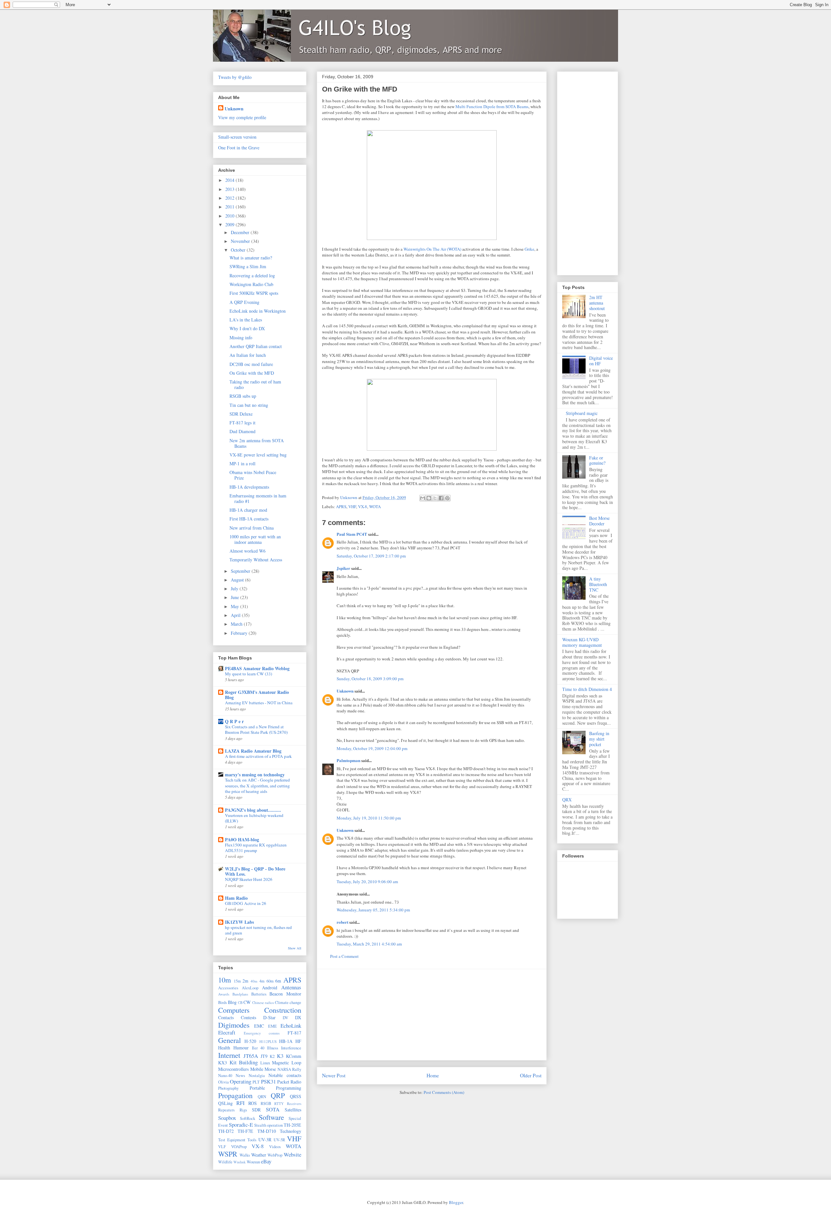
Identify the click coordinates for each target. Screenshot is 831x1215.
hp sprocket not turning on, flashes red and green (258, 930)
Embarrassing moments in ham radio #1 (257, 498)
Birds (222, 1002)
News (240, 1075)
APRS (341, 506)
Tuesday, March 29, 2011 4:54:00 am (369, 944)
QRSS (295, 1096)
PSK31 (268, 1081)
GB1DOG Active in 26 (245, 903)
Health (224, 1048)
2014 (230, 180)
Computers (234, 1010)
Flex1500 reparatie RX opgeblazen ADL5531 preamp (256, 847)
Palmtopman (348, 760)
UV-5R (279, 1140)
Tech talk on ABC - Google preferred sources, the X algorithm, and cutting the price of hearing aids (257, 785)
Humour (241, 1048)
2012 (230, 198)
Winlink (239, 1161)
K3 (280, 1055)
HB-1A (285, 1041)
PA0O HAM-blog (242, 839)
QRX (567, 799)
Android (269, 987)
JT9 (264, 1056)
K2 (272, 1056)
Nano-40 (225, 1075)
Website (292, 1154)
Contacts (226, 1017)
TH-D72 (226, 1131)
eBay (266, 1161)
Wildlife (225, 1162)
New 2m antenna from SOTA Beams (256, 443)
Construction (282, 1010)
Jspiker (343, 568)
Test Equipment (231, 1140)
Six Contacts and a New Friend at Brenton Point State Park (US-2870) (256, 729)
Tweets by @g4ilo (235, 77)
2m (245, 981)
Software (271, 1117)
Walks (245, 1155)
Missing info (240, 337)
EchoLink (290, 1025)
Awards (223, 994)
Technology (290, 1131)
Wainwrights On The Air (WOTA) (432, 249)
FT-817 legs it (242, 423)
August (238, 580)
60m (270, 981)
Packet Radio (289, 1082)
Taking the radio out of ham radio (255, 384)
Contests (248, 1017)
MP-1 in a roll (242, 463)
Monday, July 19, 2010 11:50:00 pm (369, 818)
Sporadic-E (241, 1124)
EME (272, 1026)
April (236, 615)
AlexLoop (250, 988)
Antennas (291, 987)
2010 (230, 216)
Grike (529, 249)
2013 (230, 189)
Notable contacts (284, 1075)
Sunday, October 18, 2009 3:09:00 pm (370, 679)
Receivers (294, 1103)
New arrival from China (251, 528)
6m (278, 981)
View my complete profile (242, 117)
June (235, 597)
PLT (256, 1082)
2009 (230, 224)
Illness (272, 1048)
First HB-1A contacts (248, 519)
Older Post (530, 1075)
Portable (257, 1088)
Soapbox (227, 1117)
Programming (288, 1088)
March (237, 624)
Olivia (223, 1082)
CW (247, 1002)
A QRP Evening (244, 302)
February (240, 633)
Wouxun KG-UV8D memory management (582, 642)
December (241, 232)
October (239, 250)
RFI (240, 1103)
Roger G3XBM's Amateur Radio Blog (257, 695)
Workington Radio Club (251, 284)
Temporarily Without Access (255, 560)
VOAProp (239, 1146)
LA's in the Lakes (245, 320)
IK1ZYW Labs (239, 922)
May (235, 606)
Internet (229, 1055)
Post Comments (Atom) (444, 1092)
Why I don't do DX (247, 328)
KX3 (222, 1062)
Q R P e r (234, 721)
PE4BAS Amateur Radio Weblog (257, 668)
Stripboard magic (582, 413)
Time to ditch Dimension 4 (587, 689)
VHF (352, 506)
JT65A (250, 1055)
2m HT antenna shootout (597, 302)
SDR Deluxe (241, 414)
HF (298, 1041)
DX (298, 1017)
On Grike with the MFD (251, 373)
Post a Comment (344, 956)
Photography (228, 1088)
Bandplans (240, 994)
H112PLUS (268, 1041)
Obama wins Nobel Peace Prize (252, 475)
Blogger (456, 1202)
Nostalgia (257, 1075)
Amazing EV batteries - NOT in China (258, 703)
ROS (252, 1103)
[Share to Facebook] (441, 498)
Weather (258, 1155)
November (241, 241)
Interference (291, 1048)
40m (254, 981)
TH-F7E (245, 1131)
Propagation (235, 1095)
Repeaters (226, 1110)
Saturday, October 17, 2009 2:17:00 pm (371, 556)
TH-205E (292, 1125)
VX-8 (362, 506)
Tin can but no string (248, 405)
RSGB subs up (242, 396)
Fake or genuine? (597, 460)
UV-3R (264, 1139)
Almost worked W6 (247, 551)
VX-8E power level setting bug (258, 455)
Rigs (243, 1110)
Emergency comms (262, 1033)
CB (240, 1002)
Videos (275, 1146)
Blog (232, 1002)
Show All (294, 948)
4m (262, 981)
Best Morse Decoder (599, 521)
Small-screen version (237, 137)
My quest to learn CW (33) (248, 674)
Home (433, 1075)
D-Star (269, 1017)
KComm (293, 1056)
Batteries (259, 994)
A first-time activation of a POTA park (258, 756)
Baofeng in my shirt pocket (599, 738)
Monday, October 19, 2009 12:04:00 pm (372, 748)
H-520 (250, 1041)
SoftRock (247, 1118)
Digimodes (234, 1025)
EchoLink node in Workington (257, 311)
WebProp (274, 1155)
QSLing (225, 1103)
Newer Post (333, 1075)
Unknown (345, 691)
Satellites (293, 1110)
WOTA (375, 506)
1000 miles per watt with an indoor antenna (255, 539)
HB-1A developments (249, 487)
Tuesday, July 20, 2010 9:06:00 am (367, 881)
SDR (256, 1110)
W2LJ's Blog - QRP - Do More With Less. (255, 871)
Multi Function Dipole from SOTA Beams (491, 106)
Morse (270, 1069)
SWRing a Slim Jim (247, 266)
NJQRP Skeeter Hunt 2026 (248, 879)
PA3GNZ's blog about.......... (253, 810)
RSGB (266, 1103)
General (229, 1040)
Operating (240, 1081)
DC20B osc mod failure (251, 364)
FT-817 (294, 1033)
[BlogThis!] (429, 498)
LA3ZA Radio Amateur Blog (253, 750)
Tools (251, 1140)
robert (342, 922)
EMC (259, 1026)
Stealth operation (268, 1125)
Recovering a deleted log (252, 275)
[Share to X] (435, 498)
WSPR (227, 1154)
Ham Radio (236, 898)
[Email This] (422, 498)
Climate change (288, 1002)
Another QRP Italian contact (255, 346)
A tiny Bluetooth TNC (598, 584)
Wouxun (253, 1162)
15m (237, 981)
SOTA (272, 1109)
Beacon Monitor (285, 994)
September (241, 571)
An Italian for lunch (247, 355)
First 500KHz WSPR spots (253, 293)
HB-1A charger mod (248, 510)
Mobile (256, 1069)
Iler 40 (258, 1048)
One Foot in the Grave (238, 147)
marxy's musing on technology (255, 774)
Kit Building (243, 1062)
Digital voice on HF (601, 361)
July (235, 588)
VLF (222, 1146)
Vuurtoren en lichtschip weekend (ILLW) (254, 818)
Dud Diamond (242, 431)
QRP (278, 1095)
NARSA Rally (290, 1069)
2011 (230, 207)
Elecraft (226, 1032)
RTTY (279, 1103)
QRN (262, 1096)
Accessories (228, 988)
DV (285, 1018)
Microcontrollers (233, 1069)
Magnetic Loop (286, 1062)
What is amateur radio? (250, 258)
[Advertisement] (431, 1014)
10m (224, 979)
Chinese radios (263, 1002)
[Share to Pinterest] (447, 498)
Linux (265, 1063)
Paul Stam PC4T (352, 534)
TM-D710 (266, 1131)
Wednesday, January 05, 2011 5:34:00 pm (373, 910)
